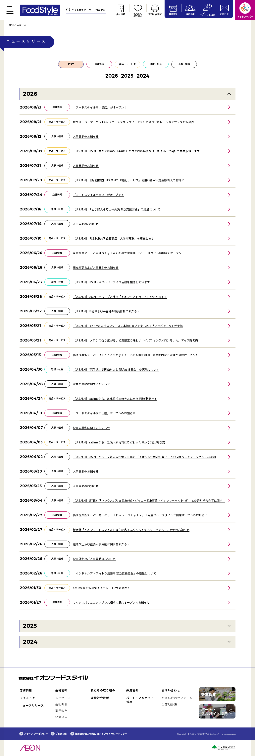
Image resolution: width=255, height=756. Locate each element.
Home (10, 24)
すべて (71, 64)
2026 (30, 93)
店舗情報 (99, 64)
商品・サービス (127, 64)
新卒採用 (209, 694)
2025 (30, 625)
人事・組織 (184, 64)
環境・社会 (156, 64)
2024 (30, 641)
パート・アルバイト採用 (214, 711)
